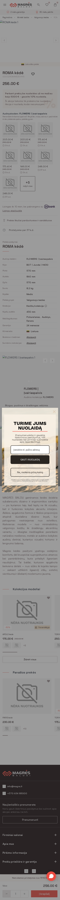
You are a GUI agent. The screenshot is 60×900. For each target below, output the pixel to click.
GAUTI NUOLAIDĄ (30, 459)
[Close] (54, 411)
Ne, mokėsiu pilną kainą (30, 472)
